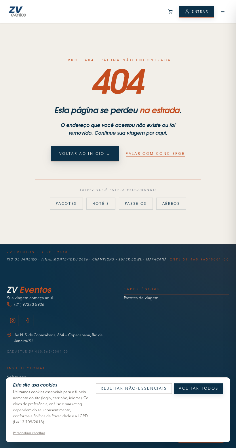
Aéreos (171, 203)
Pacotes (66, 203)
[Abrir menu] (222, 11)
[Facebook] (27, 320)
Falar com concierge (155, 153)
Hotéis (100, 203)
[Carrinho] (170, 11)
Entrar (200, 11)
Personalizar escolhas (29, 433)
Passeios (136, 203)
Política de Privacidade (52, 416)
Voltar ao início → (85, 153)
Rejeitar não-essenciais (134, 388)
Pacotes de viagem (141, 297)
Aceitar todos (198, 388)
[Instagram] (12, 320)
